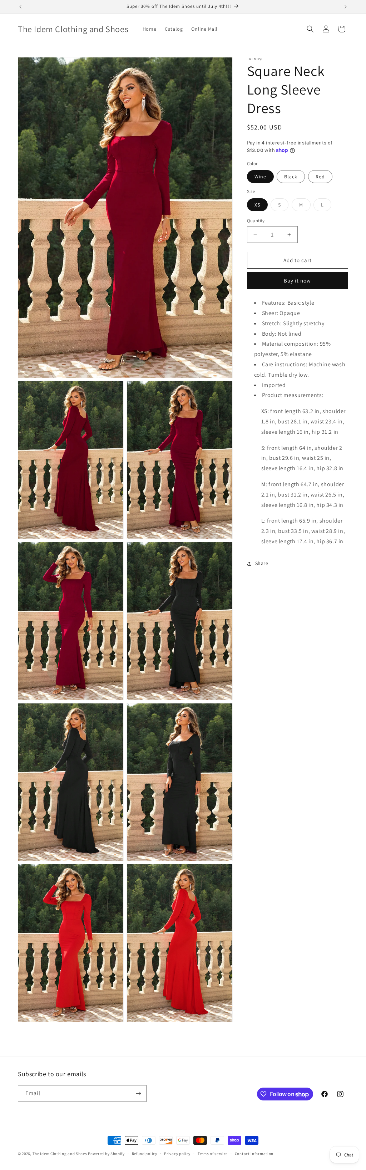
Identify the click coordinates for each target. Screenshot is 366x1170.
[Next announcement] (345, 7)
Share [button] (261, 563)
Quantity (256, 221)
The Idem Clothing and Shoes (60, 1153)
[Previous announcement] (20, 7)
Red (320, 176)
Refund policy (144, 1153)
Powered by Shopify (106, 1153)
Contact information (254, 1153)
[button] (310, 29)
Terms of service (213, 1153)
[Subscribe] (138, 1093)
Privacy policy (177, 1153)
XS (257, 205)
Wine (260, 176)
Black (290, 176)
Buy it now (297, 280)
